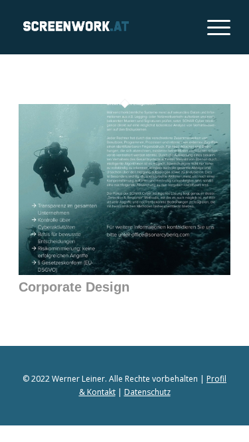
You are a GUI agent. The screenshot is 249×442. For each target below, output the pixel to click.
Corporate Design (74, 287)
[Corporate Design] (124, 271)
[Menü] (212, 27)
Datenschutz (147, 392)
